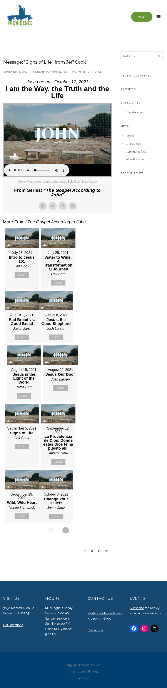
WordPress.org (135, 159)
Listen (21, 274)
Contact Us (95, 630)
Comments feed (136, 151)
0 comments (80, 71)
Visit (142, 17)
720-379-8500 (101, 618)
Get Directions (13, 625)
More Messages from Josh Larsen (42, 181)
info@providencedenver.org (107, 613)
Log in (130, 136)
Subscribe (137, 608)
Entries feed (133, 143)
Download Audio (85, 181)
